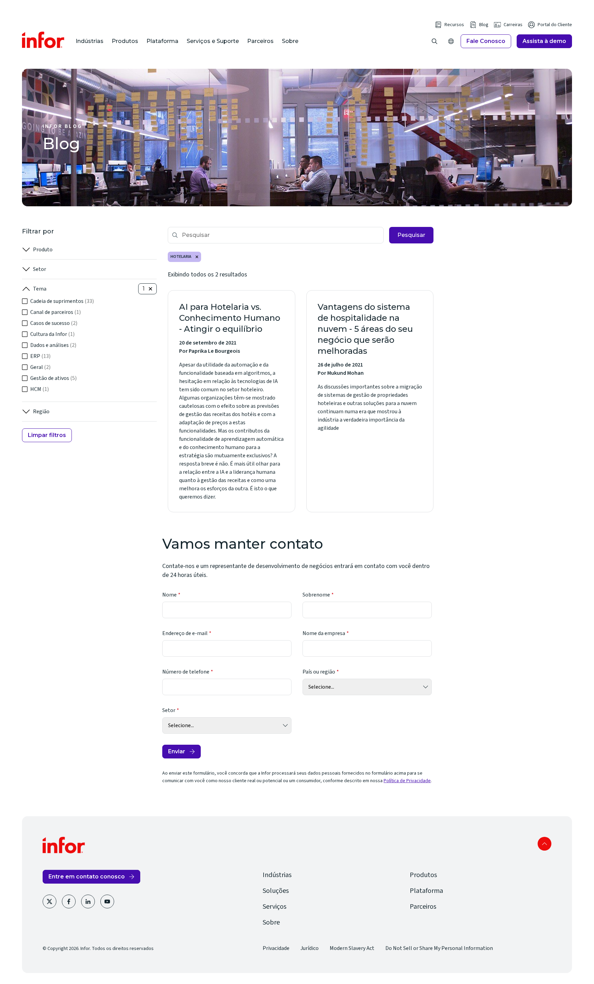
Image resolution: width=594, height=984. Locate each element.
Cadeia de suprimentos (62, 301)
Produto (43, 249)
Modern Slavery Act (352, 948)
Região (41, 411)
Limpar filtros (47, 435)
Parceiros (260, 41)
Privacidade (276, 948)
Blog (483, 24)
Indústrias (89, 41)
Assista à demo (544, 41)
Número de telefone (185, 672)
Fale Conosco (485, 41)
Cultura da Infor (52, 334)
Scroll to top (544, 844)
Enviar (176, 751)
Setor (39, 269)
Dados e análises (53, 345)
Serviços (274, 906)
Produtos (125, 41)
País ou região (318, 672)
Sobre (290, 41)
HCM (39, 389)
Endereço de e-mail (185, 633)
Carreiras (513, 24)
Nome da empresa (323, 633)
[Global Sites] (451, 41)
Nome (169, 595)
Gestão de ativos (53, 378)
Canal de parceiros (55, 312)
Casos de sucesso (53, 323)
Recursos (454, 24)
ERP (40, 356)
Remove (197, 257)
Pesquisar (411, 235)
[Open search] (434, 41)
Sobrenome (316, 595)
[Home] (43, 40)
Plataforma (162, 41)
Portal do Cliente (555, 24)
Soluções (276, 891)
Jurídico (309, 948)
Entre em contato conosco (86, 876)
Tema (39, 289)
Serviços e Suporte (213, 41)
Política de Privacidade (407, 780)
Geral (40, 367)
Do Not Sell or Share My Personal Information (439, 948)
